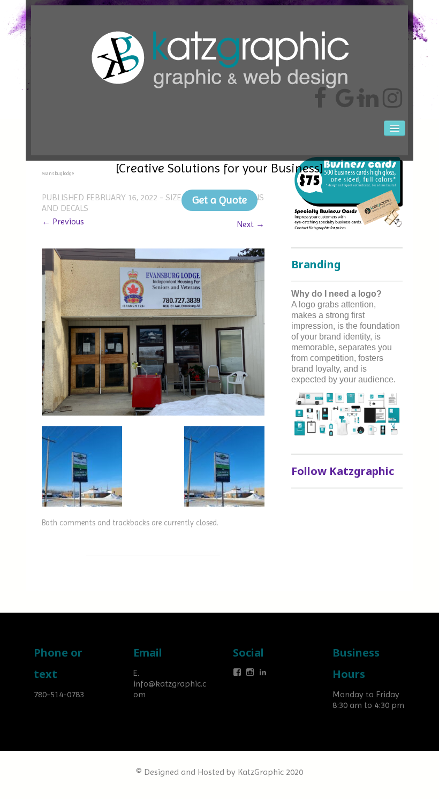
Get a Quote (219, 200)
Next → (250, 224)
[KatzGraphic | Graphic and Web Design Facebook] (320, 94)
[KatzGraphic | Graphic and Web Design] (219, 24)
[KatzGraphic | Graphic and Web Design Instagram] (391, 94)
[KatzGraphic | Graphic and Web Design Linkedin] (367, 94)
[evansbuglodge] (153, 331)
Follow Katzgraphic (342, 471)
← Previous (63, 221)
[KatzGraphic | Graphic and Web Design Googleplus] (344, 94)
